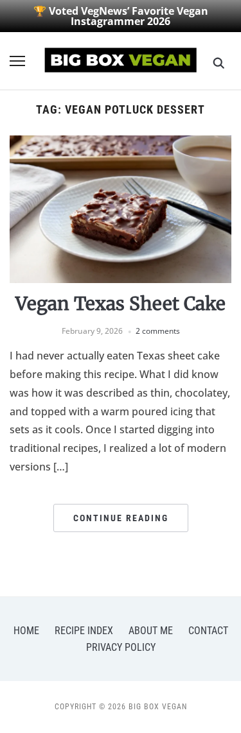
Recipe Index (84, 631)
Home (26, 631)
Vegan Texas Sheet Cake (120, 303)
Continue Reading (120, 518)
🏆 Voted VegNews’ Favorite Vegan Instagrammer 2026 (120, 16)
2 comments (158, 330)
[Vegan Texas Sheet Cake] (120, 143)
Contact (208, 631)
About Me (151, 631)
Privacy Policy (121, 647)
